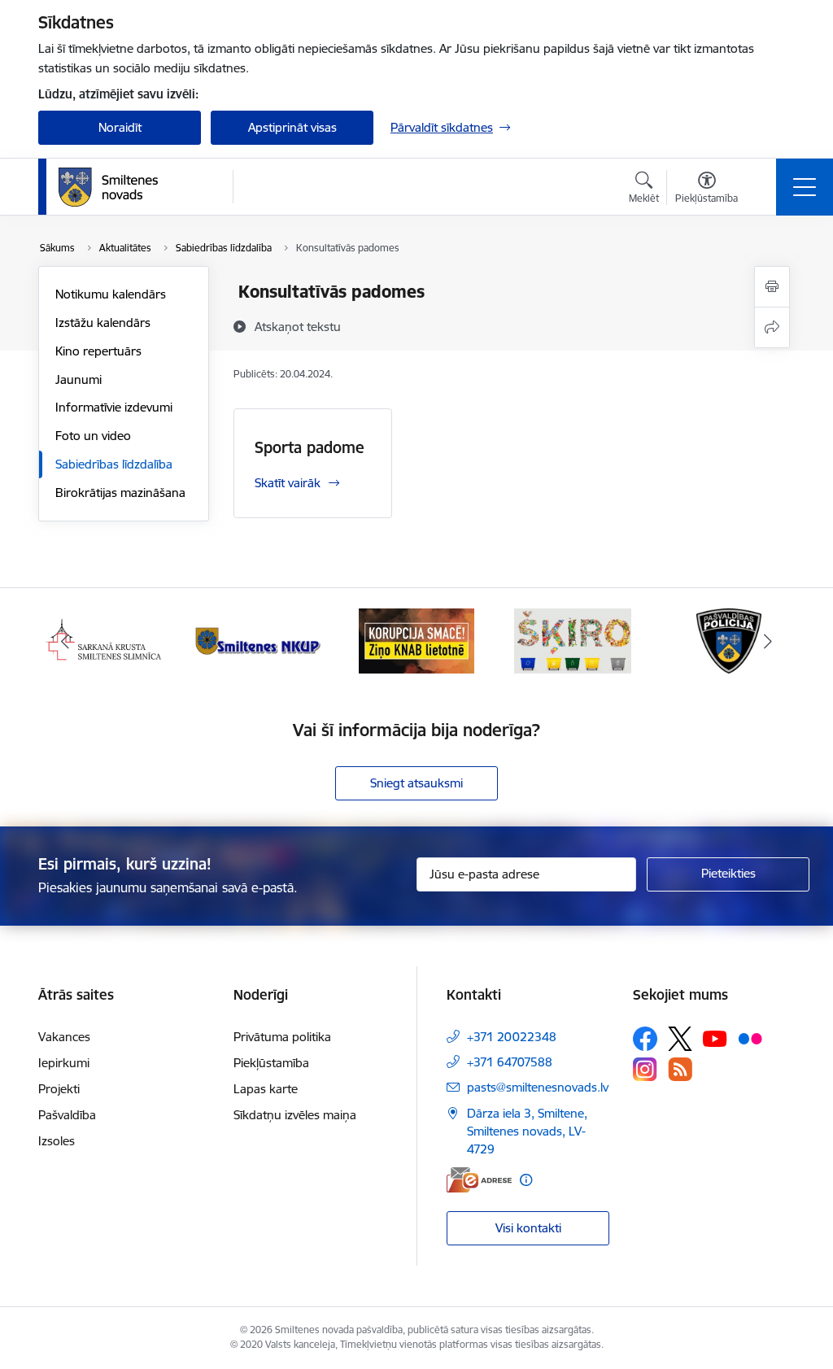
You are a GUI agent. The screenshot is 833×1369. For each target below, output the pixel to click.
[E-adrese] (479, 1179)
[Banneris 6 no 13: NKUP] (260, 639)
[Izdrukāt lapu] (772, 287)
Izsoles (56, 1141)
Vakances (64, 1036)
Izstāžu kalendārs (102, 322)
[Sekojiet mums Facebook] (645, 1039)
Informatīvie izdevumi (113, 407)
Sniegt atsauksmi (416, 783)
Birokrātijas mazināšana (120, 492)
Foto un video (93, 435)
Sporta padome (309, 447)
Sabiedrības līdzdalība (113, 464)
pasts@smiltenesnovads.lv (537, 1087)
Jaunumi (78, 379)
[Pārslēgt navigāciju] (804, 187)
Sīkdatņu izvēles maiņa (294, 1115)
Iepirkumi (63, 1062)
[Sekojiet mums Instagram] (645, 1069)
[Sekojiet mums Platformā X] (680, 1039)
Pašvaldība (67, 1115)
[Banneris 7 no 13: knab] (416, 639)
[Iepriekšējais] (65, 641)
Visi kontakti (528, 1228)
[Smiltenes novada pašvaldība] (108, 187)
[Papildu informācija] (526, 1180)
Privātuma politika (282, 1036)
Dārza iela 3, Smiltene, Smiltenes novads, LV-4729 (527, 1131)
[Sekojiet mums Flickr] (750, 1038)
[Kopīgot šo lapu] (772, 327)
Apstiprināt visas (292, 127)
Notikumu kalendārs (110, 294)
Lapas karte (265, 1089)
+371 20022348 (511, 1036)
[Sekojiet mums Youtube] (715, 1038)
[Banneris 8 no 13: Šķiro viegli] (572, 639)
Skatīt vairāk (288, 482)
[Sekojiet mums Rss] (680, 1069)
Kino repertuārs (98, 351)
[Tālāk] (768, 641)
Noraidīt (120, 127)
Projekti (59, 1089)
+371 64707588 (509, 1062)
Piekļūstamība (271, 1062)
